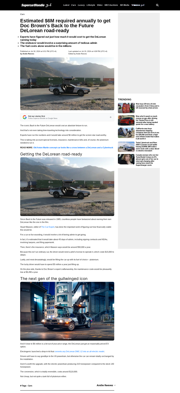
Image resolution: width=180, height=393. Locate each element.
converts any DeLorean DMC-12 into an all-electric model (79, 351)
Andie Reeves (81, 54)
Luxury (81, 5)
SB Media (124, 5)
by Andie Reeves (27, 54)
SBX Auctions (111, 5)
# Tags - (26, 385)
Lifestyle (91, 5)
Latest (66, 5)
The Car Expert (47, 227)
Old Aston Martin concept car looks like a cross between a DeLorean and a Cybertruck (73, 148)
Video (99, 5)
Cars (73, 5)
